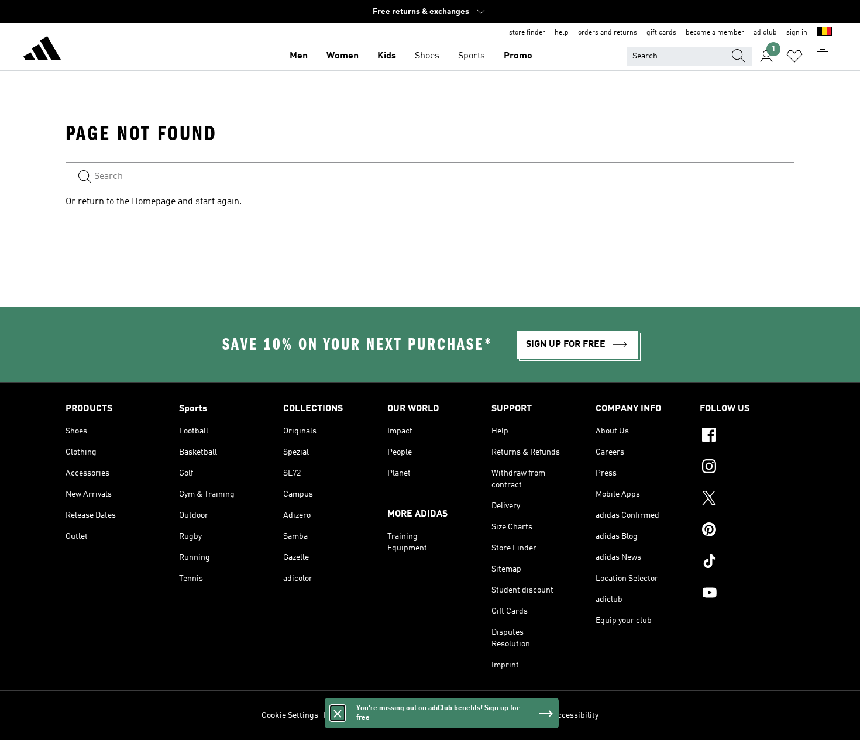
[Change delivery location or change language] (824, 32)
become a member (715, 32)
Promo (518, 56)
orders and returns (607, 32)
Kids (386, 56)
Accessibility (575, 715)
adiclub (765, 32)
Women (342, 56)
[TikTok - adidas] (747, 563)
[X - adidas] (747, 499)
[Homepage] (42, 50)
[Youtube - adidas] (747, 594)
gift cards (661, 32)
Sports (471, 56)
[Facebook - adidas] (747, 436)
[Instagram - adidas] (747, 468)
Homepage (154, 201)
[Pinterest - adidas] (747, 531)
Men (299, 56)
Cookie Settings (290, 715)
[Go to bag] (823, 56)
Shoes (427, 56)
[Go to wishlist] (794, 56)
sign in (796, 32)
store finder (527, 32)
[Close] (338, 713)
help (562, 32)
